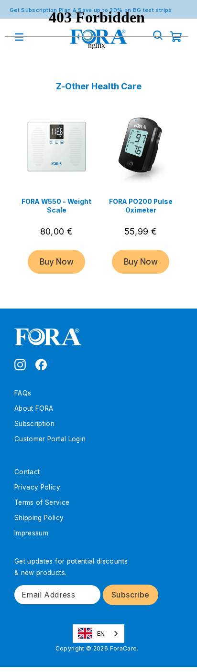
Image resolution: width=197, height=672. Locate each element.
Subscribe (130, 594)
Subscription (34, 423)
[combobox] (99, 633)
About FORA (34, 408)
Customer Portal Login (50, 439)
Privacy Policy (37, 487)
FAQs (22, 393)
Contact (27, 472)
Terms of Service (42, 502)
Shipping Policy (39, 518)
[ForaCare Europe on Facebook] (41, 364)
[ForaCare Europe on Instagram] (20, 364)
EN (101, 633)
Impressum (31, 533)
